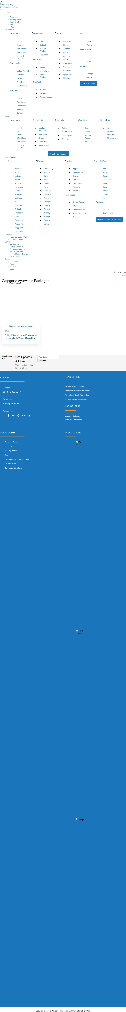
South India (37, 120)
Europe (40, 161)
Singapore (19, 220)
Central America (79, 213)
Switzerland (48, 194)
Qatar (104, 183)
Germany (47, 190)
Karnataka (21, 74)
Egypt (89, 41)
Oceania (99, 202)
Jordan (105, 190)
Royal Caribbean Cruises (19, 237)
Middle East (101, 161)
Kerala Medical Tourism (19, 254)
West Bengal (21, 102)
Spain (46, 179)
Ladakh (19, 41)
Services (8, 242)
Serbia (89, 77)
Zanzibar (76, 179)
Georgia (90, 73)
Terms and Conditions (13, 468)
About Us (13, 17)
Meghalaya (44, 71)
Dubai (89, 57)
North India (15, 120)
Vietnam (66, 48)
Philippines (19, 212)
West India (82, 120)
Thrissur (13, 266)
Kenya (89, 45)
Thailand (66, 67)
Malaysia (18, 205)
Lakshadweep (22, 85)
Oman (104, 176)
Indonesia (67, 41)
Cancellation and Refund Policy (17, 459)
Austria (46, 198)
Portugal (47, 201)
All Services (14, 244)
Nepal (65, 45)
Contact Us (14, 261)
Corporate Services (17, 249)
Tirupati (43, 89)
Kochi (12, 264)
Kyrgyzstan (67, 74)
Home (7, 12)
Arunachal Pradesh (44, 75)
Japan (17, 201)
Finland (47, 209)
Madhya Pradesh (43, 49)
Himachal (20, 45)
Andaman (20, 109)
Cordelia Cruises (16, 239)
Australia (105, 209)
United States (78, 202)
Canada (76, 217)
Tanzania (76, 187)
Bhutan (66, 52)
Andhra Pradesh (23, 71)
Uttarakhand (21, 48)
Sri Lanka (18, 209)
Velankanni (44, 93)
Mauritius (76, 190)
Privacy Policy (10, 463)
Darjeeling (20, 113)
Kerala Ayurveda (16, 251)
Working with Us (16, 19)
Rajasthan (44, 54)
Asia (10, 161)
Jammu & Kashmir (20, 57)
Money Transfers (16, 246)
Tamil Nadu (21, 82)
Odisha (19, 98)
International (10, 157)
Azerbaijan (67, 63)
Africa (69, 161)
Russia (66, 59)
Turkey (46, 176)
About (7, 14)
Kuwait (105, 194)
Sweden (47, 216)
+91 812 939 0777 (12, 391)
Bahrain (105, 172)
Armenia (66, 56)
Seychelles (77, 183)
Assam (42, 67)
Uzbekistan (67, 78)
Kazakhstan (67, 70)
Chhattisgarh (22, 105)
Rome (46, 183)
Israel (89, 61)
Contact (8, 259)
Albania (47, 172)
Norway (47, 212)
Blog (11, 24)
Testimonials (15, 22)
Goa (41, 41)
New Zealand (107, 213)
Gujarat (43, 45)
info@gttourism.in (11, 403)
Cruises (8, 234)
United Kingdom (50, 168)
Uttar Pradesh (22, 52)
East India (59, 120)
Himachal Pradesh (20, 132)
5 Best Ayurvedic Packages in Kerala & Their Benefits (21, 336)
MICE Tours (14, 256)
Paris (46, 187)
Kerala (19, 78)
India (7, 116)
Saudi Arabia (107, 179)
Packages (9, 29)
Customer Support (12, 442)
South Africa (78, 172)
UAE (104, 168)
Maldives (18, 198)
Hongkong (19, 187)
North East (105, 120)
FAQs (12, 27)
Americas (70, 194)
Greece (47, 205)
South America (79, 209)
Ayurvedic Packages (15, 283)
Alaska (75, 205)
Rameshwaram (46, 97)
